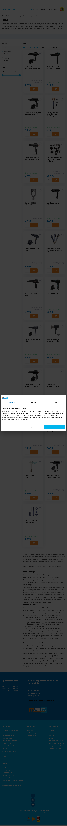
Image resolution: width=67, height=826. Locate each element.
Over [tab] (55, 402)
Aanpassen (32, 427)
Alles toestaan (54, 427)
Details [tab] (33, 402)
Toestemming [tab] (12, 402)
